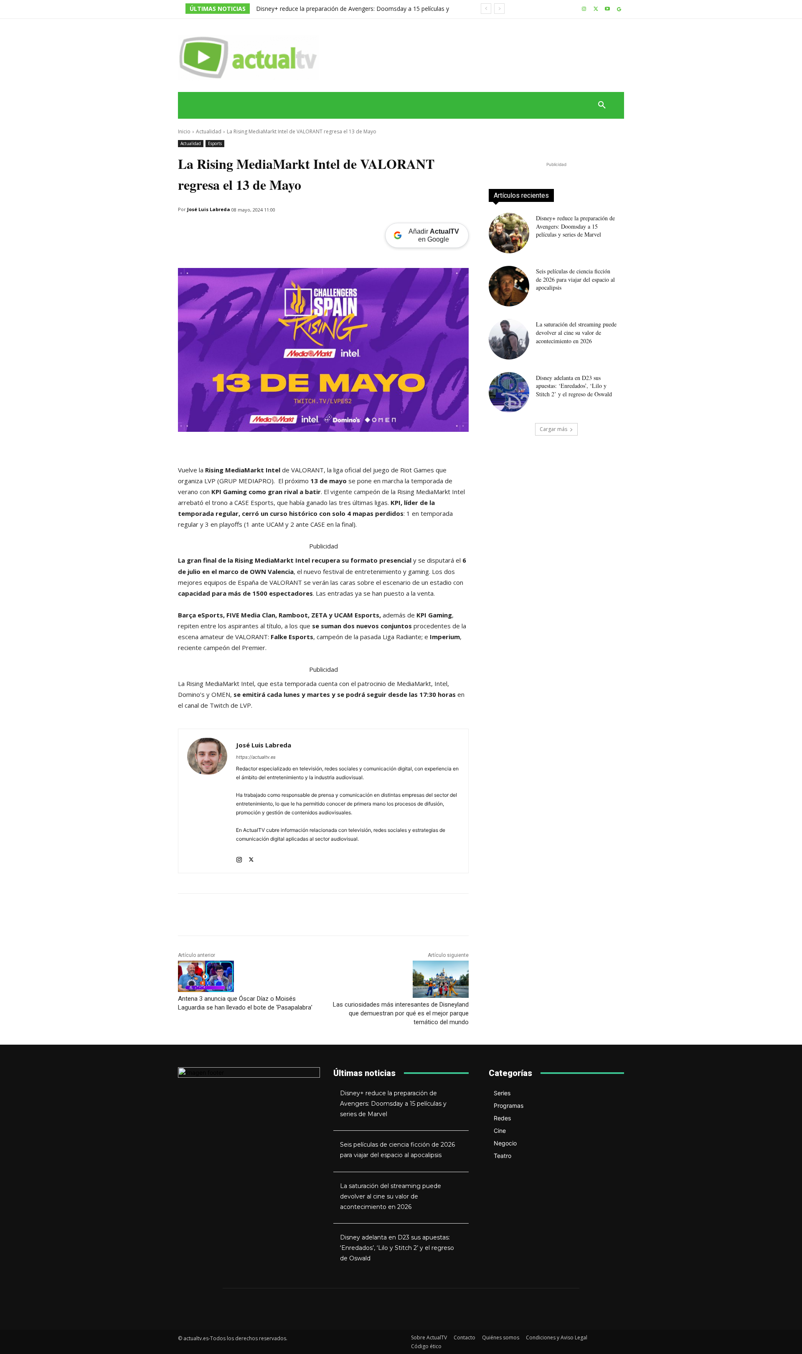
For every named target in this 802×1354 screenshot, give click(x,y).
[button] (602, 105)
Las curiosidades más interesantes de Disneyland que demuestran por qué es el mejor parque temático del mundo (401, 1013)
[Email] (205, 231)
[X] (596, 9)
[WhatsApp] (186, 231)
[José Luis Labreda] (207, 801)
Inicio (184, 131)
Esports (215, 143)
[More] (263, 231)
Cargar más (553, 429)
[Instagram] (584, 9)
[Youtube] (607, 9)
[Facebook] (224, 231)
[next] (499, 8)
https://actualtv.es (256, 757)
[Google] (619, 9)
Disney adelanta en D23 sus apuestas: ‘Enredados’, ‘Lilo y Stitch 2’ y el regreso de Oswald (574, 386)
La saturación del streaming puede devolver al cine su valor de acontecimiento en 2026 (576, 332)
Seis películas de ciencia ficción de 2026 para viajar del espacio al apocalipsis (575, 279)
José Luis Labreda (208, 209)
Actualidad (208, 131)
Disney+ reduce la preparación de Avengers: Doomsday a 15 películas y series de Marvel (575, 226)
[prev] (486, 8)
